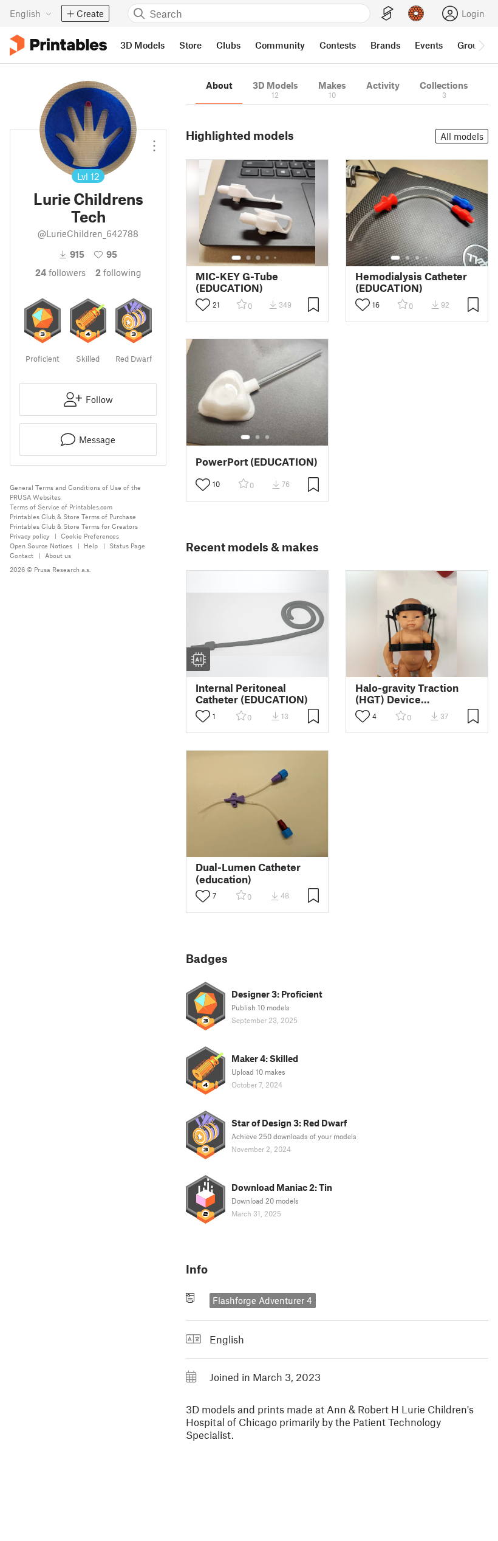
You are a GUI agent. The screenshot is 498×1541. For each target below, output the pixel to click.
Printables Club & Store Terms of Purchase (73, 516)
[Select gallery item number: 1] (236, 257)
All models (461, 136)
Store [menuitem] (190, 45)
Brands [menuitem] (385, 45)
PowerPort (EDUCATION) (257, 461)
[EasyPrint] (387, 13)
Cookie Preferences (90, 536)
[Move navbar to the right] (481, 45)
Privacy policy (29, 536)
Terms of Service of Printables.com (61, 507)
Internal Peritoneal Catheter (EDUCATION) (252, 693)
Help (91, 546)
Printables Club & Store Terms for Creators (74, 526)
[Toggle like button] (203, 304)
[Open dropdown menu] (154, 141)
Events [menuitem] (429, 45)
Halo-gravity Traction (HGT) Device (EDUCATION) (407, 693)
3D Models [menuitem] (142, 45)
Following (118, 272)
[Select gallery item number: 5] (276, 257)
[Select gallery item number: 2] (248, 257)
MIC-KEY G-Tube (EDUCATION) (237, 282)
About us (58, 555)
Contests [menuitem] (337, 45)
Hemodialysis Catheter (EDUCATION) (411, 282)
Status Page (127, 546)
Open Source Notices (41, 546)
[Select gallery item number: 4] (267, 257)
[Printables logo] (58, 45)
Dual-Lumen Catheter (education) (248, 872)
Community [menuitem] (280, 45)
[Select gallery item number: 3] (258, 257)
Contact (21, 555)
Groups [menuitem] (472, 45)
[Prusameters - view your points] (416, 13)
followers (60, 272)
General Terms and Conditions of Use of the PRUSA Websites (75, 492)
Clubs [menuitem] (228, 45)
